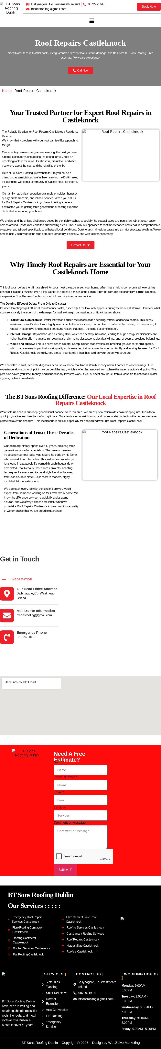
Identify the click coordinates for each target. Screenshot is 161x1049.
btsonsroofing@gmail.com (34, 615)
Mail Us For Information (36, 611)
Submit (65, 870)
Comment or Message (69, 822)
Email (59, 792)
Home (7, 91)
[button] (92, 21)
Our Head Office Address (37, 589)
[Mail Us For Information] (7, 615)
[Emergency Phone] (7, 637)
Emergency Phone (32, 633)
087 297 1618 (26, 637)
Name (59, 762)
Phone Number (65, 777)
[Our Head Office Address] (7, 594)
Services (60, 807)
